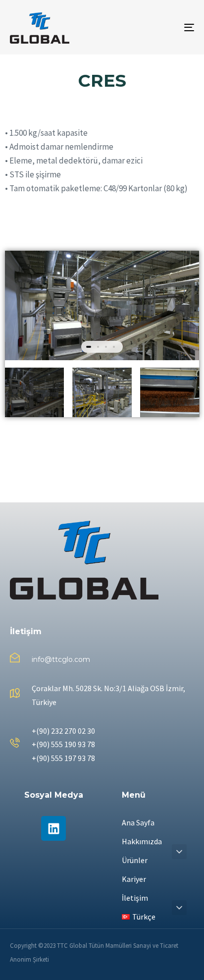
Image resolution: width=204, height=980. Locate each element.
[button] (179, 851)
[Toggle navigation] (163, 27)
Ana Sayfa (138, 822)
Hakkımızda (142, 841)
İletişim (135, 898)
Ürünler (135, 860)
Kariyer (134, 879)
